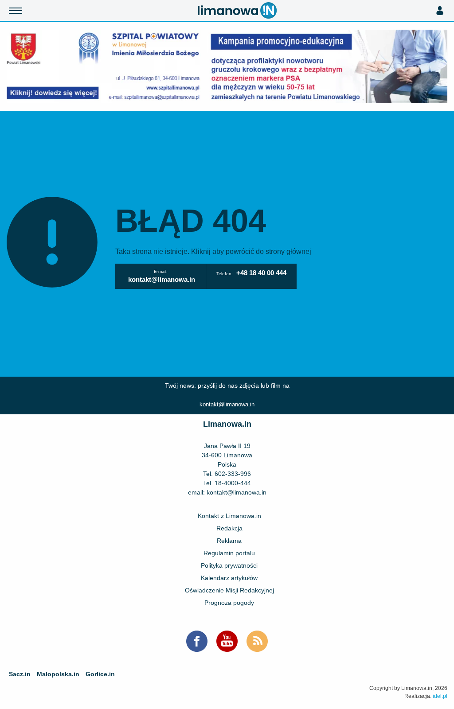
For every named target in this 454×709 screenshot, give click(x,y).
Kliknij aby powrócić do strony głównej (251, 251)
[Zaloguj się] (439, 10)
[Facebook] (196, 641)
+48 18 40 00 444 (261, 273)
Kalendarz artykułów (229, 577)
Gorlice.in (100, 674)
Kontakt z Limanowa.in (229, 515)
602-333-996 (233, 473)
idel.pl (440, 696)
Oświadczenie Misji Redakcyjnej (229, 590)
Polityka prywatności (229, 565)
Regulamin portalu (229, 553)
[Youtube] (227, 641)
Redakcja (229, 528)
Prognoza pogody (229, 602)
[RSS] (257, 641)
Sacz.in (20, 674)
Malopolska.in (58, 674)
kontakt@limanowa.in (161, 279)
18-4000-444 (233, 483)
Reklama (229, 540)
